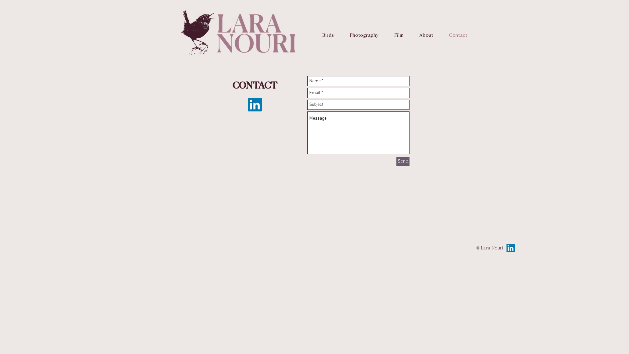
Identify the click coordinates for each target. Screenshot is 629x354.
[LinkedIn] (255, 104)
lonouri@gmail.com (173, 264)
